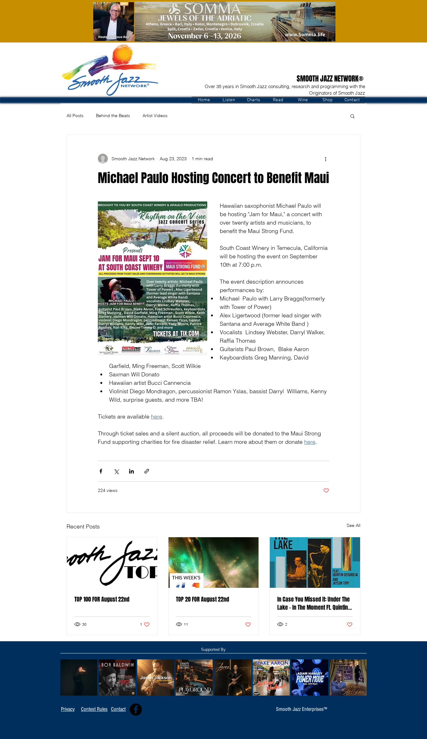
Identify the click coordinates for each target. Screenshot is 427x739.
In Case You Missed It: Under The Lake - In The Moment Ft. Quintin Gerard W (313, 603)
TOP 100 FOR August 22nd (101, 599)
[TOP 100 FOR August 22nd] (112, 562)
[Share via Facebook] (101, 471)
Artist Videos (155, 115)
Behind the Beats (113, 115)
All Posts (75, 115)
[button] (228, 100)
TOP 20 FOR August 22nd (202, 599)
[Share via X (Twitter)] (116, 471)
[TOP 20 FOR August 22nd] (213, 562)
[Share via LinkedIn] (131, 471)
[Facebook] (136, 709)
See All (353, 525)
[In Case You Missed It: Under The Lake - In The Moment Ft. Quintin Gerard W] (315, 562)
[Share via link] (147, 471)
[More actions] (325, 158)
